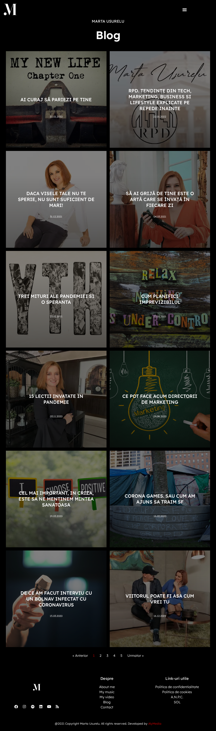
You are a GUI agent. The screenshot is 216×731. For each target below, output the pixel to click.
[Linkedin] (41, 706)
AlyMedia (154, 724)
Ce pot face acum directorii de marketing (159, 399)
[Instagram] (24, 706)
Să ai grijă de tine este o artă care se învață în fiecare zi (160, 199)
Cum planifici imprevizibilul (159, 299)
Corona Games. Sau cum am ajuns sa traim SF (160, 499)
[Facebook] (16, 706)
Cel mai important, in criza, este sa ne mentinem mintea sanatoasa (56, 499)
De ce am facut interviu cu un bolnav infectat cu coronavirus (56, 599)
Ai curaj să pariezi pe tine (56, 100)
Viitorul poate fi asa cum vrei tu (160, 599)
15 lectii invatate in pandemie (56, 399)
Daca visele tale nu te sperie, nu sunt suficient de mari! (56, 199)
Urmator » (135, 655)
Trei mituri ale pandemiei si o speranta (56, 299)
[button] (184, 9)
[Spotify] (32, 706)
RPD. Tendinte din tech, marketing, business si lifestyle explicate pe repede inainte (159, 99)
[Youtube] (49, 706)
